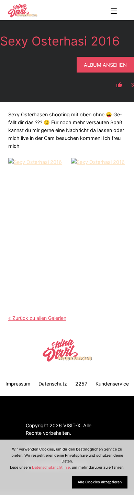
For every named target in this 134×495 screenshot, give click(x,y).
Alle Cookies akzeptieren (100, 482)
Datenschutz (52, 384)
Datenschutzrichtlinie (51, 467)
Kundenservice (112, 384)
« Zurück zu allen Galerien (37, 318)
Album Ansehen (105, 65)
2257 (81, 384)
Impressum (17, 384)
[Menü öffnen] (114, 11)
